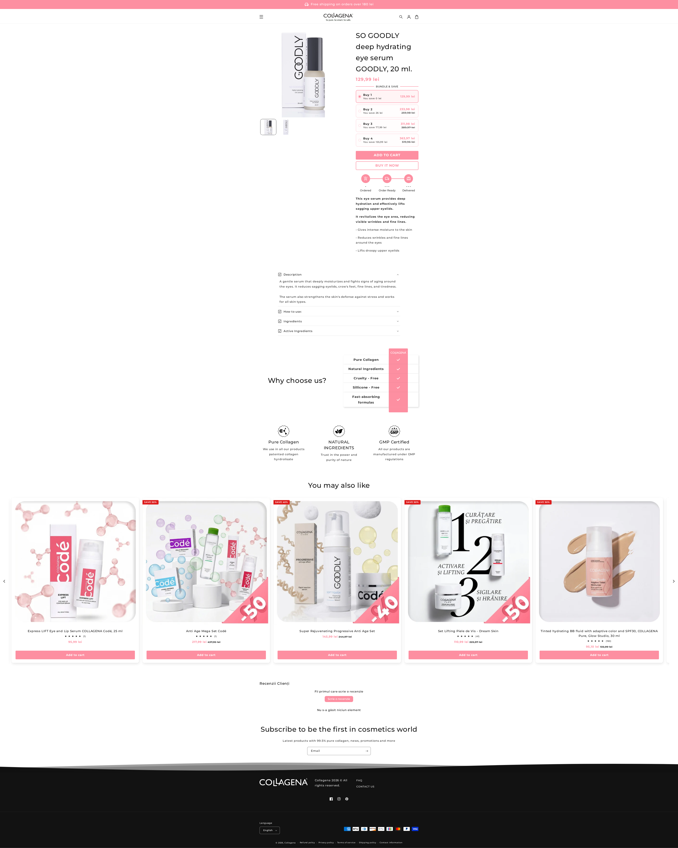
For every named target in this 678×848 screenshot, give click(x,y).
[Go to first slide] (673, 581)
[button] (401, 17)
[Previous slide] (4, 581)
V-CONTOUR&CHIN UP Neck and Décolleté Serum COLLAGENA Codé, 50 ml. (468, 633)
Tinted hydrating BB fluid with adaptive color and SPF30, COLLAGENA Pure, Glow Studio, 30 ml (337, 633)
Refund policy (307, 842)
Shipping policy (367, 842)
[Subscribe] (367, 751)
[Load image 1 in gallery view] (268, 127)
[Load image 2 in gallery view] (286, 127)
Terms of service (346, 842)
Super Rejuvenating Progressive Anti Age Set (75, 631)
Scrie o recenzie (339, 699)
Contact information (391, 842)
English (268, 830)
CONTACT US (365, 786)
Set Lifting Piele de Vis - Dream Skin (206, 631)
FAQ (359, 780)
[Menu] (261, 17)
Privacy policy (326, 842)
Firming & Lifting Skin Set (599, 631)
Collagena (290, 842)
